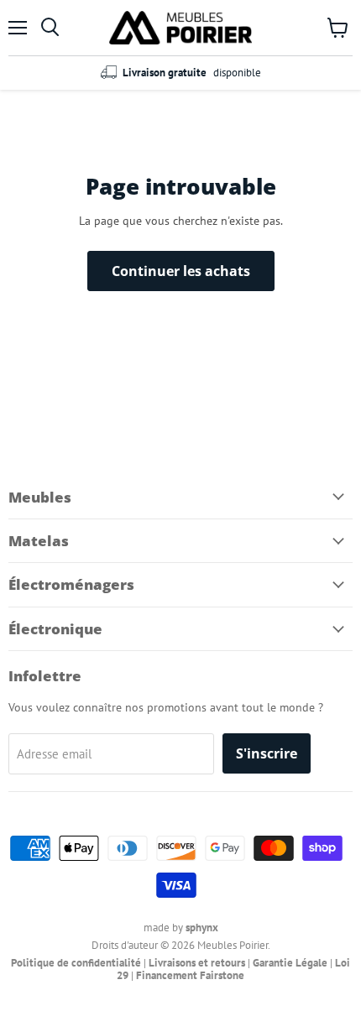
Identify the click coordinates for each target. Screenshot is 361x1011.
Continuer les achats (181, 271)
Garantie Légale (290, 963)
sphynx (202, 927)
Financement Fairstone (190, 975)
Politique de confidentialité (76, 963)
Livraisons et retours (197, 963)
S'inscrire (266, 753)
